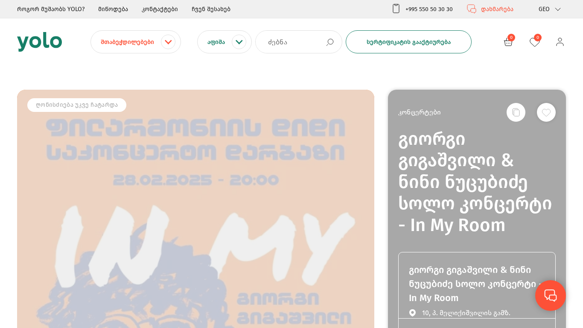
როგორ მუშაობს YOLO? (51, 9)
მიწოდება (113, 9)
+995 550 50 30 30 (429, 9)
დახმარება (497, 9)
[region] (291, 164)
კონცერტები (419, 112)
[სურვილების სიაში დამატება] (546, 112)
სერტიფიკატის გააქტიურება (409, 42)
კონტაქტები (160, 9)
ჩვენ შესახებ (211, 9)
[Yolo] (39, 42)
